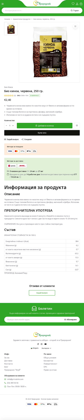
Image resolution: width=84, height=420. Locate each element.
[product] (75, 26)
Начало (7, 19)
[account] (77, 3)
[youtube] (45, 344)
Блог (6, 367)
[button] (3, 4)
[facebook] (38, 344)
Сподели (28, 139)
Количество (9, 120)
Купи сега (42, 133)
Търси (76, 10)
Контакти (8, 364)
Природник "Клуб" (12, 370)
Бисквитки (48, 361)
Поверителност (50, 364)
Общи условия (50, 357)
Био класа (8, 87)
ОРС (45, 367)
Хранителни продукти (21, 19)
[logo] (42, 3)
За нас (7, 357)
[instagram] (41, 344)
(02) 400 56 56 (12, 383)
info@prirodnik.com (15, 379)
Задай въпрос (13, 139)
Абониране (72, 319)
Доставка (8, 361)
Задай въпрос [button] (42, 293)
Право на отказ (50, 370)
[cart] (81, 4)
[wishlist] (73, 4)
